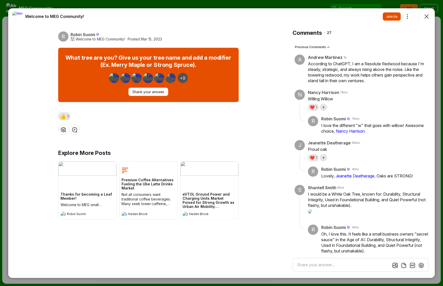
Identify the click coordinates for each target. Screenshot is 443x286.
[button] (64, 116)
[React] (63, 129)
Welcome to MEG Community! (100, 39)
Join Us (391, 16)
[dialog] (221, 143)
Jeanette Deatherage (355, 175)
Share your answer (148, 91)
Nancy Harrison (350, 130)
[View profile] (63, 214)
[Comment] (74, 129)
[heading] (82, 214)
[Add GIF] (412, 265)
